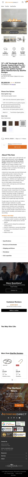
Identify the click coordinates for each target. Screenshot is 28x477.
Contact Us (14, 290)
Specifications (7, 241)
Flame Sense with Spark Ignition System (13, 109)
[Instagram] (8, 417)
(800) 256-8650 (5, 444)
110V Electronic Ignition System (11, 106)
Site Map (13, 475)
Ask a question (7, 255)
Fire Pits (7, 6)
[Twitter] (16, 417)
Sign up (19, 405)
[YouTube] (19, 417)
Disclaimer (6, 252)
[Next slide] (25, 20)
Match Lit (5, 112)
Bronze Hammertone (11, 123)
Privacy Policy (10, 473)
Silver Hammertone (23, 123)
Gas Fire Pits (13, 6)
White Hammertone (11, 129)
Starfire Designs (7, 74)
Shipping (10, 143)
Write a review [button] (14, 310)
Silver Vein (4, 129)
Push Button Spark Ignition (17, 112)
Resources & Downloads (10, 244)
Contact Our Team (5, 445)
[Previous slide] (2, 20)
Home (2, 6)
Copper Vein (17, 123)
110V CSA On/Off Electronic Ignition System (14, 102)
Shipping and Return (9, 248)
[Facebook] (11, 417)
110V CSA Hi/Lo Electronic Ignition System (13, 99)
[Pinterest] (14, 417)
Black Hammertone (4, 123)
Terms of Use (19, 473)
